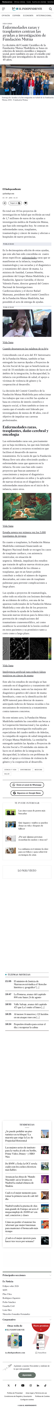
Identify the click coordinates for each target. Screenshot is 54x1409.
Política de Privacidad (15, 1393)
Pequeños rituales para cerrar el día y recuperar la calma (30, 1026)
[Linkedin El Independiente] (38, 1386)
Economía (28, 15)
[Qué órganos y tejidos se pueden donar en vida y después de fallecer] (10, 825)
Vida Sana (7, 23)
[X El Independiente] (9, 1386)
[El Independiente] (27, 9)
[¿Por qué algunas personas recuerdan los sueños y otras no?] (10, 838)
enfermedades (29, 257)
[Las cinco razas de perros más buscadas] (10, 812)
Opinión (6, 15)
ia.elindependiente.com (15, 1353)
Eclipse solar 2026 (11, 1286)
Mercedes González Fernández (16, 1314)
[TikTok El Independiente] (45, 1386)
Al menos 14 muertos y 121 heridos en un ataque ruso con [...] (31, 1016)
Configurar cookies (27, 1399)
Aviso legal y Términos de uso (36, 1393)
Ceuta (28, 2)
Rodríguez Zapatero (11, 1298)
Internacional (44, 15)
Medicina (38, 770)
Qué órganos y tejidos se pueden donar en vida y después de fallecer (33, 826)
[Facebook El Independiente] (15, 1386)
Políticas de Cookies (42, 1396)
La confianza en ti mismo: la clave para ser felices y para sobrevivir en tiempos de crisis (33, 852)
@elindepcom (8, 194)
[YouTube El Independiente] (22, 1386)
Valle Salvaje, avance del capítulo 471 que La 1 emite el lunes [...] (30, 1006)
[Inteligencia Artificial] (15, 1347)
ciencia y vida (10, 770)
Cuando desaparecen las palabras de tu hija (25, 348)
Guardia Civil (8, 1306)
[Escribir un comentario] (26, 203)
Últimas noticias (19, 2)
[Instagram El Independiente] (31, 1386)
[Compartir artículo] (5, 203)
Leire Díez (7, 1310)
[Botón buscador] (50, 9)
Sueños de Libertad (39, 2)
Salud (6, 774)
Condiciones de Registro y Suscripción (18, 1396)
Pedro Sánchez (9, 1302)
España (16, 15)
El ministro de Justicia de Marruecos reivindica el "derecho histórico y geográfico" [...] (30, 984)
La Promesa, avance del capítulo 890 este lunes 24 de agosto (30, 996)
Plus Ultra (7, 1294)
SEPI (5, 1290)
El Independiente (12, 189)
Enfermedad (25, 770)
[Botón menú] (3, 9)
